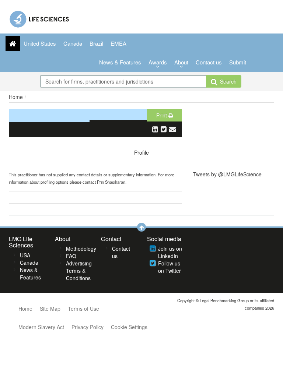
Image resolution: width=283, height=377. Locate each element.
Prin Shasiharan (111, 182)
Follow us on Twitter (169, 267)
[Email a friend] (172, 129)
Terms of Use (83, 308)
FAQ (71, 256)
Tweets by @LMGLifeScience (227, 174)
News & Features (120, 62)
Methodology (81, 248)
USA (25, 255)
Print (162, 115)
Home (16, 97)
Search (227, 81)
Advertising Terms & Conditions (79, 271)
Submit (237, 62)
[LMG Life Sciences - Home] (40, 17)
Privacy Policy (87, 327)
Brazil (96, 43)
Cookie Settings (129, 327)
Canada (72, 43)
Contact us (209, 62)
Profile (141, 152)
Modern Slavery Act (41, 327)
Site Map (50, 308)
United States (40, 43)
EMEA (118, 43)
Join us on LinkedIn (170, 252)
